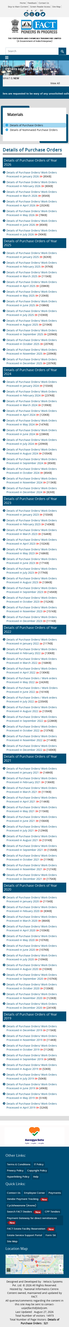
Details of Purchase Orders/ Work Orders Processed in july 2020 (31, 957)
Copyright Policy (37, 1171)
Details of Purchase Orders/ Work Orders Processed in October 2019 (31, 1047)
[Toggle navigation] (5, 57)
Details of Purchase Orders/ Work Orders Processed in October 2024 (31, 470)
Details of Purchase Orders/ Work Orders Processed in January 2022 (31, 641)
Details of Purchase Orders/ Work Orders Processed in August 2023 (31, 580)
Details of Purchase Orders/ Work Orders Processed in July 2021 (31, 828)
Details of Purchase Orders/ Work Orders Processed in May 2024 (31, 422)
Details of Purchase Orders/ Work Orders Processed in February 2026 (31, 184)
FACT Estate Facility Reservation (26, 1229)
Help (35, 1177)
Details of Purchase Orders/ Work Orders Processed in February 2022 (31, 651)
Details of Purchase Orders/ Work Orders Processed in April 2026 (31, 203)
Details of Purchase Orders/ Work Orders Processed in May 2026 (31, 213)
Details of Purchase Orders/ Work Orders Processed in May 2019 (31, 1096)
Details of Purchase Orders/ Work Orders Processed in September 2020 (31, 976)
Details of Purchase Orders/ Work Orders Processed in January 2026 (31, 174)
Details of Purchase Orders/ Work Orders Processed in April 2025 (31, 284)
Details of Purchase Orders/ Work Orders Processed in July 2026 (31, 232)
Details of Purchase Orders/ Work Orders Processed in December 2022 (31, 748)
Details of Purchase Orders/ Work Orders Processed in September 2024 (31, 461)
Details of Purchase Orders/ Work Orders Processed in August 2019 (31, 1067)
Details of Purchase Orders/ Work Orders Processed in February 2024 (31, 393)
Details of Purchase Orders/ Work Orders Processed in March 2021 (31, 790)
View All (55, 83)
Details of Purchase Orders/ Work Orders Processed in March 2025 (31, 274)
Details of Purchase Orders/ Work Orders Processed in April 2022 (31, 670)
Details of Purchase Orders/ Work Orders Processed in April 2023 (31, 541)
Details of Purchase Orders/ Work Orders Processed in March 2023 (31, 532)
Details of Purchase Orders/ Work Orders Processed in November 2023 (31, 609)
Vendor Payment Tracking (23, 1199)
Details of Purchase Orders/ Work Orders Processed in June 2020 (31, 947)
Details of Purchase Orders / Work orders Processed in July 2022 (31, 699)
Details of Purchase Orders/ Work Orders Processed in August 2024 (31, 451)
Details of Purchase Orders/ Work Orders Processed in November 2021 (31, 867)
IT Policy (39, 1164)
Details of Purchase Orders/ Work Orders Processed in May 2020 (31, 938)
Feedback (32, 2)
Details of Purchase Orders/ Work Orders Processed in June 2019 (31, 1086)
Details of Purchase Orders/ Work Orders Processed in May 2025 (31, 293)
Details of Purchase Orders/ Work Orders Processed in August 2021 (31, 838)
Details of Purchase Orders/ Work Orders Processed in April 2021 (31, 799)
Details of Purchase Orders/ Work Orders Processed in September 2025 (31, 332)
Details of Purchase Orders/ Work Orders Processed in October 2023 (31, 599)
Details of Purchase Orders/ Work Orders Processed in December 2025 (31, 361)
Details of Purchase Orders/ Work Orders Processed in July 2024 (31, 441)
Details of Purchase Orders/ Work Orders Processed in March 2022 (31, 661)
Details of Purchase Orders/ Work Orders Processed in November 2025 (31, 351)
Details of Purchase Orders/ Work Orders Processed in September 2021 (31, 848)
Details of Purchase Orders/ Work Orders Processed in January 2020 (31, 899)
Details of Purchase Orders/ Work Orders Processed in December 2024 (31, 490)
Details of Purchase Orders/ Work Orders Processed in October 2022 (31, 728)
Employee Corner (34, 1193)
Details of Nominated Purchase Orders (34, 130)
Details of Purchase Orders (26, 125)
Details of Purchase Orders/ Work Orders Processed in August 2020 (31, 967)
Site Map (56, 6)
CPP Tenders (52, 1212)
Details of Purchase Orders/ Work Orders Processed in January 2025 (31, 255)
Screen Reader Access (40, 6)
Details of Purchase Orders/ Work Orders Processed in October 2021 (31, 857)
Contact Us (44, 2)
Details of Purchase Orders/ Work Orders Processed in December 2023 (31, 619)
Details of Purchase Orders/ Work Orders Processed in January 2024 (31, 383)
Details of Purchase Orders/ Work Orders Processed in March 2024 (31, 403)
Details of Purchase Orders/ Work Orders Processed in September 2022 (31, 719)
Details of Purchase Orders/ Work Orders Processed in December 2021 (31, 877)
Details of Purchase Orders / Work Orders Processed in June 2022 (32, 690)
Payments (55, 1193)
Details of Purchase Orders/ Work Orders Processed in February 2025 (31, 264)
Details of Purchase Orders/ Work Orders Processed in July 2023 (31, 570)
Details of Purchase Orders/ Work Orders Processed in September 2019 (31, 1057)
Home (23, 2)
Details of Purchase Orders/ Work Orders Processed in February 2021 (31, 780)
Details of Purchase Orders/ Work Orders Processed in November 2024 (31, 480)
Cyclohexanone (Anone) (21, 1205)
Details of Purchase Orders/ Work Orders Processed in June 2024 (31, 432)
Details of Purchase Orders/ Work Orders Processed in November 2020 (31, 996)
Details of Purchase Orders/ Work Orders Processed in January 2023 (31, 512)
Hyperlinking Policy (18, 1177)
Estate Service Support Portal (24, 1235)
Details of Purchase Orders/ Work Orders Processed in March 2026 (31, 193)
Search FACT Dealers (20, 1212)
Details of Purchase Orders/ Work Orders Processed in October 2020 (31, 986)
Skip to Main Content (18, 6)
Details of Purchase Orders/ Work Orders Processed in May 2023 (31, 551)
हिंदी (41, 10)
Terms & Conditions (18, 1164)
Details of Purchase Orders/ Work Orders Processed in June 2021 (31, 819)
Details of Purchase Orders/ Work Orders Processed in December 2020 (31, 1005)
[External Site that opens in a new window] (34, 1136)
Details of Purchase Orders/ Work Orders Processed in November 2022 (31, 738)
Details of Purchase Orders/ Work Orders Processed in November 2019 (31, 1038)
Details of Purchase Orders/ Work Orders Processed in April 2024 (31, 412)
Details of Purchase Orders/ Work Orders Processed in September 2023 (31, 590)
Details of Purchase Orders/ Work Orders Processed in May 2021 (31, 809)
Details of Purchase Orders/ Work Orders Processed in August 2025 (31, 322)
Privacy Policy (15, 1171)
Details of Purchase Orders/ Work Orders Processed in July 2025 (31, 313)
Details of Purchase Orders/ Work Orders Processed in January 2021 (31, 770)
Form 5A (51, 1235)
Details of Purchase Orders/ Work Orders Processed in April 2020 (31, 928)
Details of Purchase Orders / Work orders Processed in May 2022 (31, 680)
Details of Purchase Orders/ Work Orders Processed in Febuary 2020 (31, 909)
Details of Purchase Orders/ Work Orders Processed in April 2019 (31, 1105)
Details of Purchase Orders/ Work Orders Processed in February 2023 (31, 522)
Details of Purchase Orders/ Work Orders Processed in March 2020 (31, 918)
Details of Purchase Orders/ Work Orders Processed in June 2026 (31, 222)
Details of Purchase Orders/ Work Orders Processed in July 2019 (31, 1076)
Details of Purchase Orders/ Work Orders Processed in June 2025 (31, 303)
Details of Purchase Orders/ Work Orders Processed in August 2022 (31, 709)
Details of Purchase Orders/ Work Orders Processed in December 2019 (31, 1028)
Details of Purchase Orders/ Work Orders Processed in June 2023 (31, 561)
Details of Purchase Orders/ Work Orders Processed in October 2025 (31, 342)
